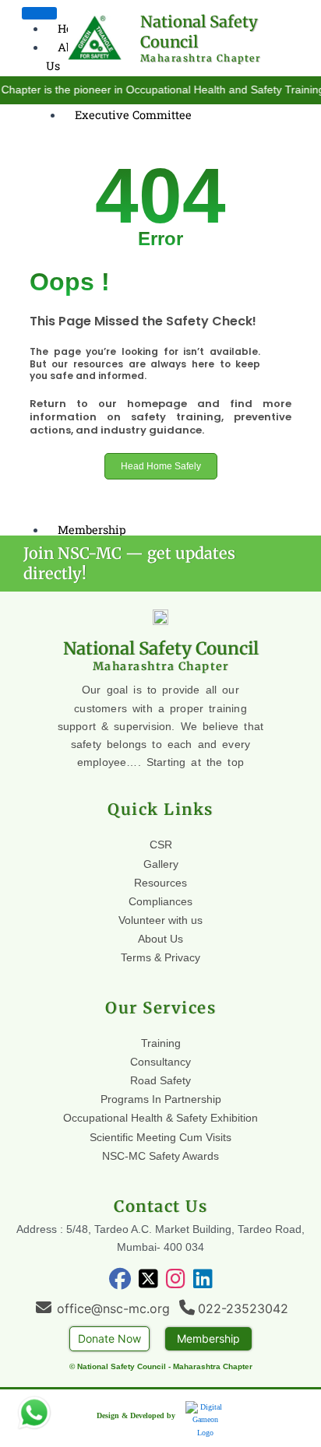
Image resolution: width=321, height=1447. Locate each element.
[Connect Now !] (34, 1412)
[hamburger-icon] (39, 13)
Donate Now (109, 1338)
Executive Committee (133, 114)
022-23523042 (243, 1308)
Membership (92, 529)
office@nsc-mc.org (113, 1308)
